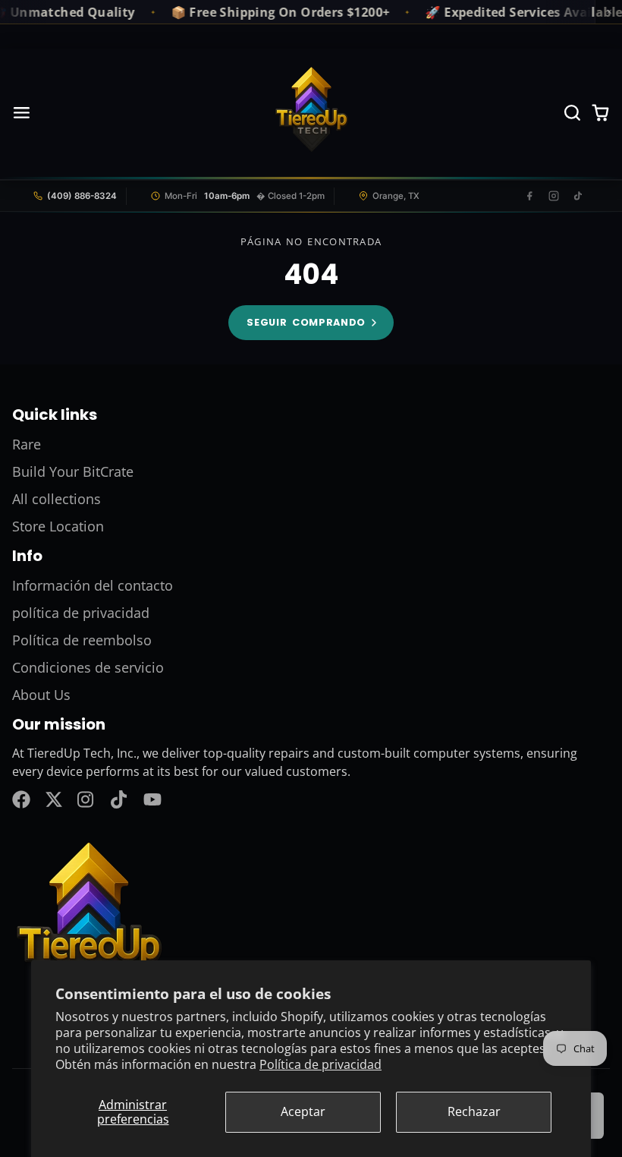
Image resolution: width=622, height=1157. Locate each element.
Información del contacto (92, 585)
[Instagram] (553, 195)
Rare (26, 444)
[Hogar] (311, 113)
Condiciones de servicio (88, 667)
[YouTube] (152, 799)
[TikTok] (578, 195)
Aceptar (303, 1111)
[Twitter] (54, 799)
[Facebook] (529, 195)
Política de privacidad (320, 1064)
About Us (41, 695)
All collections (56, 499)
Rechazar (474, 1111)
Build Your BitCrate (73, 471)
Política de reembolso (82, 640)
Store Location (58, 526)
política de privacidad (80, 613)
